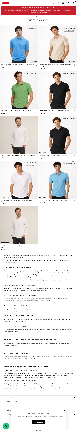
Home (38, 17)
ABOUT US (6, 406)
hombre (31, 271)
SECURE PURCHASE (9, 397)
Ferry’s (51, 255)
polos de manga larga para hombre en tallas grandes (41, 343)
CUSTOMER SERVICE (9, 401)
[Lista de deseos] (36, 65)
